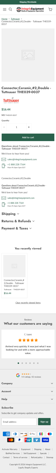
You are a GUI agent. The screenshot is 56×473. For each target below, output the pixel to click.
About (47, 449)
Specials (43, 453)
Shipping (37, 449)
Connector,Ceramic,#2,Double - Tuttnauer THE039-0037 (14, 283)
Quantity (5, 120)
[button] (18, 363)
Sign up (44, 421)
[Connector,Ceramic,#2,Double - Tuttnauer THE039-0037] (14, 266)
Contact (6, 457)
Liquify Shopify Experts (28, 467)
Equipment (25, 449)
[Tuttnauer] (11, 103)
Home (4, 19)
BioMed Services (13, 453)
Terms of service (20, 457)
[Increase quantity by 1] (29, 127)
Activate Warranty (9, 449)
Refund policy (37, 457)
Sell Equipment (30, 453)
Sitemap (49, 457)
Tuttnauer (15, 19)
